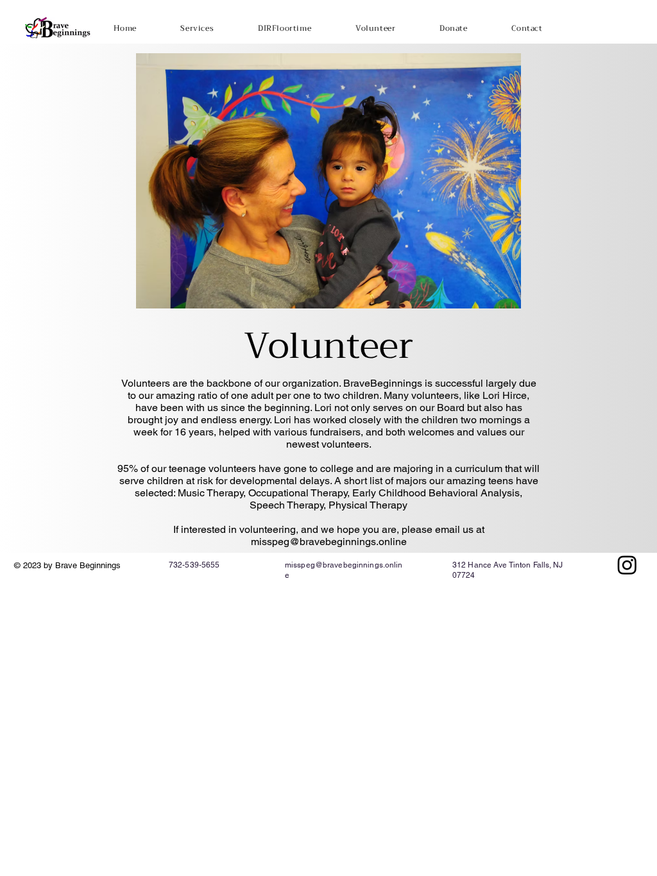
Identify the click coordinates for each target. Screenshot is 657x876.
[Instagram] (627, 564)
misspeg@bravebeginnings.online (329, 541)
